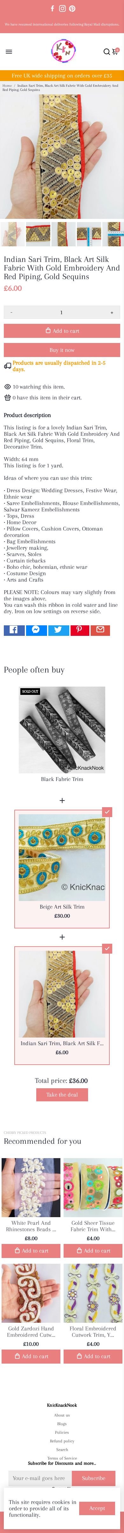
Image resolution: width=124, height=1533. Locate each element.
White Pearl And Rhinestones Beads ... (31, 1226)
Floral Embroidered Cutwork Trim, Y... (93, 1331)
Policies (62, 1432)
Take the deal (62, 1094)
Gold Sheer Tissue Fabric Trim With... (93, 1226)
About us (62, 1415)
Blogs (62, 1423)
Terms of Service (62, 1458)
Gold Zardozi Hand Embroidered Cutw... (31, 1331)
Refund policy (62, 1441)
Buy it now (62, 350)
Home (7, 86)
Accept (97, 1508)
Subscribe (93, 1478)
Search (62, 1449)
